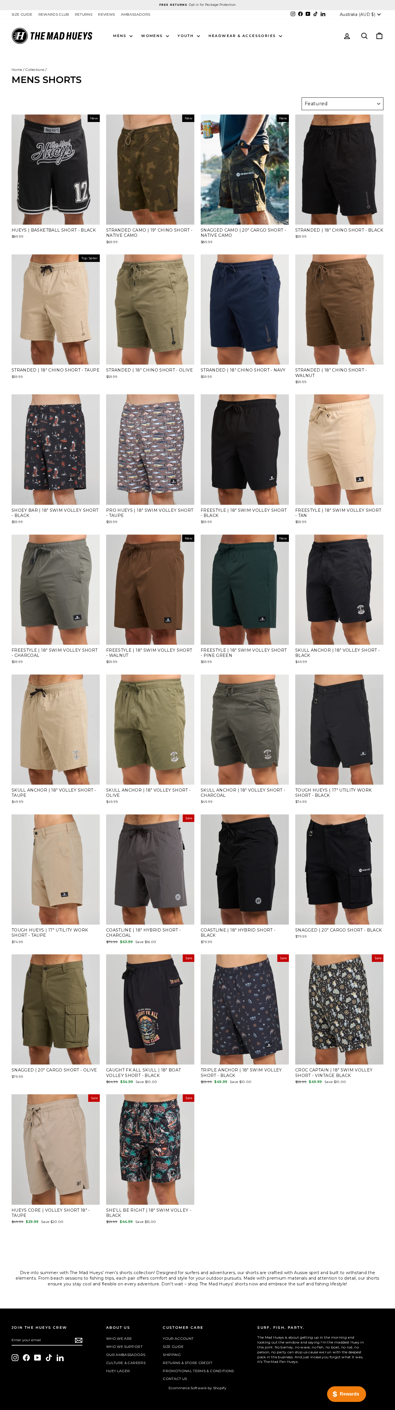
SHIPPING (172, 1354)
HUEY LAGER (118, 1371)
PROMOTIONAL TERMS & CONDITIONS (198, 1371)
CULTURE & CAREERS (125, 1363)
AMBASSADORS (135, 14)
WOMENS (153, 36)
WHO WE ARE (119, 1338)
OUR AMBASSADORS (125, 1354)
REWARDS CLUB (53, 14)
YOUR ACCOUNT (178, 1338)
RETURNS (83, 14)
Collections (34, 69)
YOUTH (186, 36)
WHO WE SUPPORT (124, 1346)
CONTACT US (175, 1378)
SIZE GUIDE (22, 14)
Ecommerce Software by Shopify (197, 1388)
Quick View (56, 219)
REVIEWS (106, 14)
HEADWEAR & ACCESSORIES (243, 36)
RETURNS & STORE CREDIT (187, 1363)
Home (17, 69)
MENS (120, 36)
